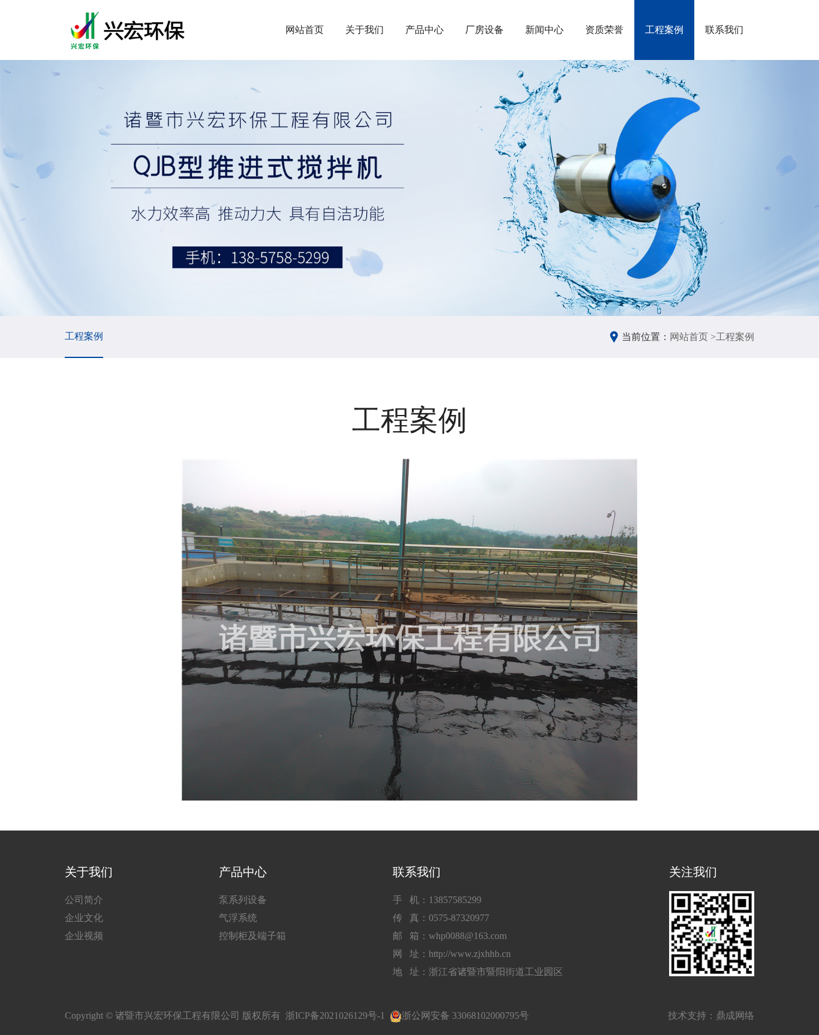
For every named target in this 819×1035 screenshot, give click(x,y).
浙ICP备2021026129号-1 (335, 1015)
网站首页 (304, 30)
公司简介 (84, 900)
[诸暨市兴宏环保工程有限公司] (129, 30)
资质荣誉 (604, 30)
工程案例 (664, 30)
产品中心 (424, 30)
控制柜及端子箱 (252, 936)
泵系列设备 (243, 900)
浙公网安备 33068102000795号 (465, 1015)
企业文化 (84, 918)
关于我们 (364, 30)
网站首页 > (693, 337)
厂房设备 (484, 30)
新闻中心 (544, 30)
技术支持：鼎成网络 (711, 1015)
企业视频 (84, 936)
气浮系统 (238, 918)
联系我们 (724, 30)
